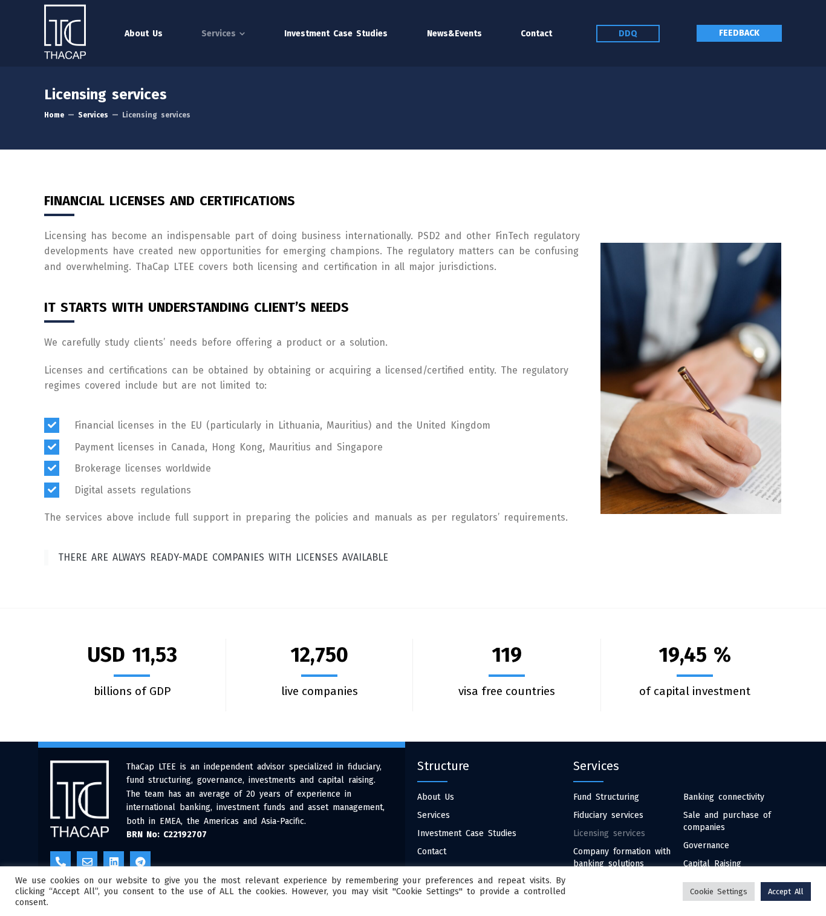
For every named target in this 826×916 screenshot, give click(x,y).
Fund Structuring (606, 797)
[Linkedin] (113, 861)
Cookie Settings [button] (718, 891)
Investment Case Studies (466, 833)
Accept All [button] (786, 891)
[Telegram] (140, 861)
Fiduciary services (608, 815)
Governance (706, 845)
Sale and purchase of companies (727, 821)
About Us (435, 797)
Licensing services (609, 833)
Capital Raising (712, 863)
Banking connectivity (723, 797)
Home (54, 115)
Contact (431, 851)
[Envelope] (87, 861)
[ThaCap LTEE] (65, 32)
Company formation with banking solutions (622, 857)
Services (93, 115)
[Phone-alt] (60, 861)
